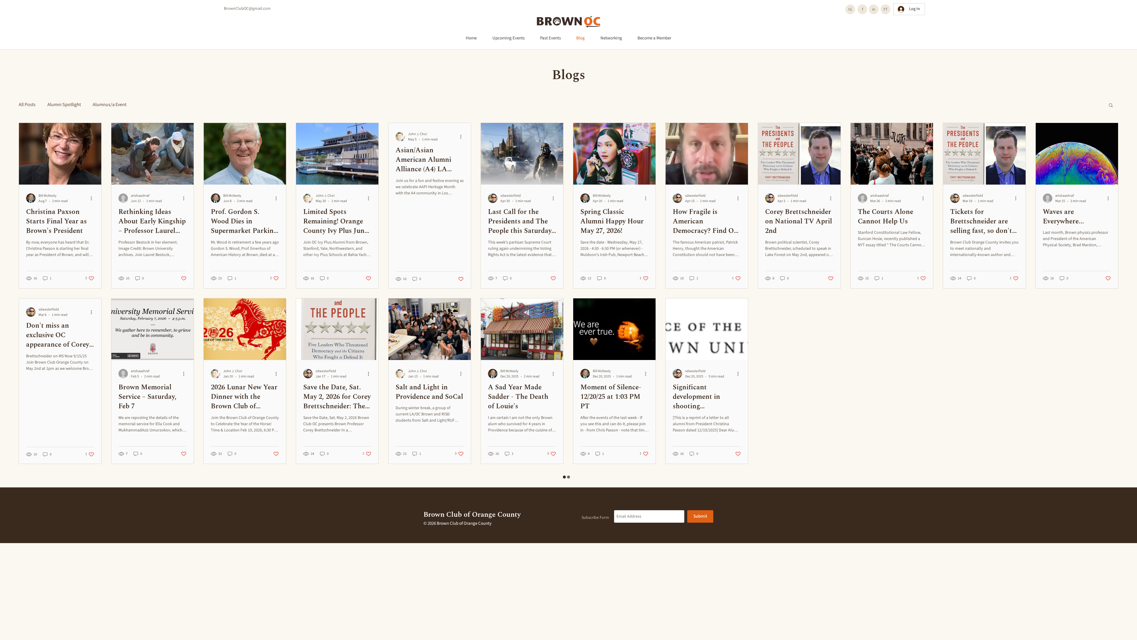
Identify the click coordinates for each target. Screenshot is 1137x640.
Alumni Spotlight (64, 104)
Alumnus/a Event (109, 104)
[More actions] (93, 198)
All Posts (27, 104)
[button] (1111, 106)
